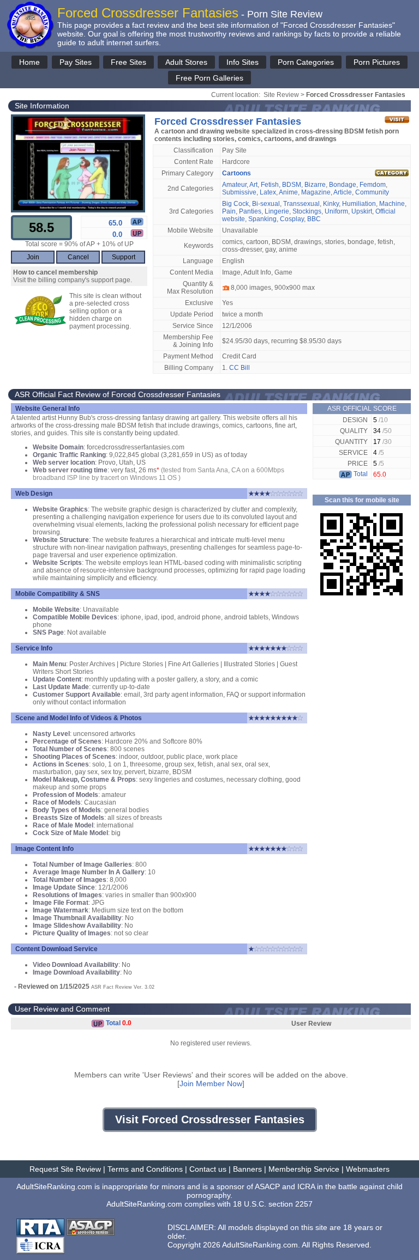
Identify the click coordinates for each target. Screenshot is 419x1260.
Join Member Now (210, 1083)
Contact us (207, 1169)
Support (123, 257)
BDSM (291, 184)
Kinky (331, 204)
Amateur (234, 184)
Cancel (78, 257)
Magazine (316, 192)
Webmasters (368, 1169)
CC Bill (239, 368)
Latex (268, 192)
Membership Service (303, 1169)
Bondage (342, 184)
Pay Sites (75, 62)
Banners (247, 1169)
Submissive (239, 192)
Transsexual (301, 204)
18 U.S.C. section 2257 (273, 1204)
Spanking (262, 219)
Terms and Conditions (145, 1169)
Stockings (306, 211)
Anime (288, 192)
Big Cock (235, 204)
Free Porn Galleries (209, 78)
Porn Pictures (377, 62)
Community (372, 192)
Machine (392, 204)
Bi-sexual (266, 204)
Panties (250, 211)
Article (342, 192)
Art (253, 184)
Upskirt (361, 211)
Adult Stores (186, 62)
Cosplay (292, 219)
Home (29, 62)
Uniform (336, 211)
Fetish (270, 184)
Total (360, 474)
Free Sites (128, 62)
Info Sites (242, 62)
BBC (314, 219)
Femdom (373, 184)
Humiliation (359, 204)
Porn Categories (306, 62)
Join (33, 257)
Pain (229, 211)
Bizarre (315, 184)
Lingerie (277, 211)
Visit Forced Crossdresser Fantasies (209, 1119)
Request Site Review (65, 1169)
